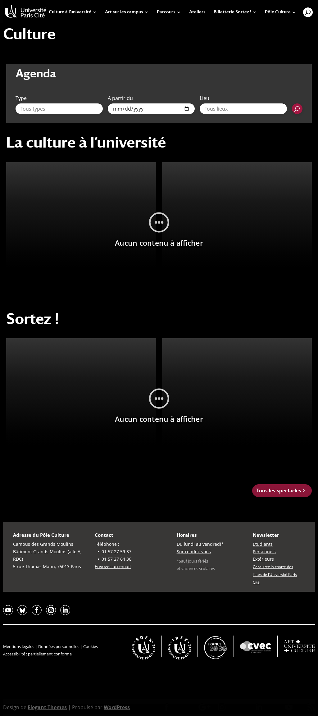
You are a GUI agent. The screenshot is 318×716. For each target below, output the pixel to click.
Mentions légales (18, 646)
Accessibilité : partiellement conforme (37, 654)
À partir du (120, 98)
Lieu (204, 98)
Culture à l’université (70, 12)
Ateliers (197, 12)
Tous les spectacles (278, 491)
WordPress (117, 707)
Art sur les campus (124, 12)
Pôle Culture (278, 12)
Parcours (166, 12)
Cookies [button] (90, 646)
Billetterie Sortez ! (232, 12)
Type (21, 98)
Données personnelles (58, 646)
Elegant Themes (47, 707)
